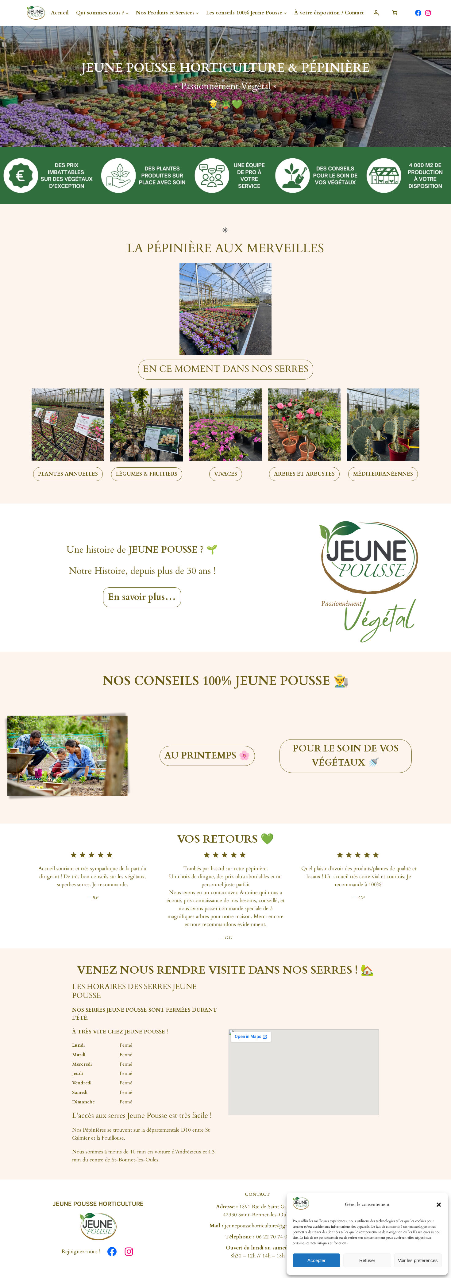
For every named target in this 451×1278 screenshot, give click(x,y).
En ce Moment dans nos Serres (225, 369)
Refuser (367, 1260)
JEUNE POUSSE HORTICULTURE (98, 1203)
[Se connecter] (376, 12)
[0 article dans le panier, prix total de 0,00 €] (394, 12)
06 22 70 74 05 (273, 1236)
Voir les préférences (418, 1260)
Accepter (316, 1260)
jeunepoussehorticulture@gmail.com (265, 1225)
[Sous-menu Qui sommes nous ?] (127, 12)
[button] (439, 1205)
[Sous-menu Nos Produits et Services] (197, 12)
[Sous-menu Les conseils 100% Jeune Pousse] (285, 12)
